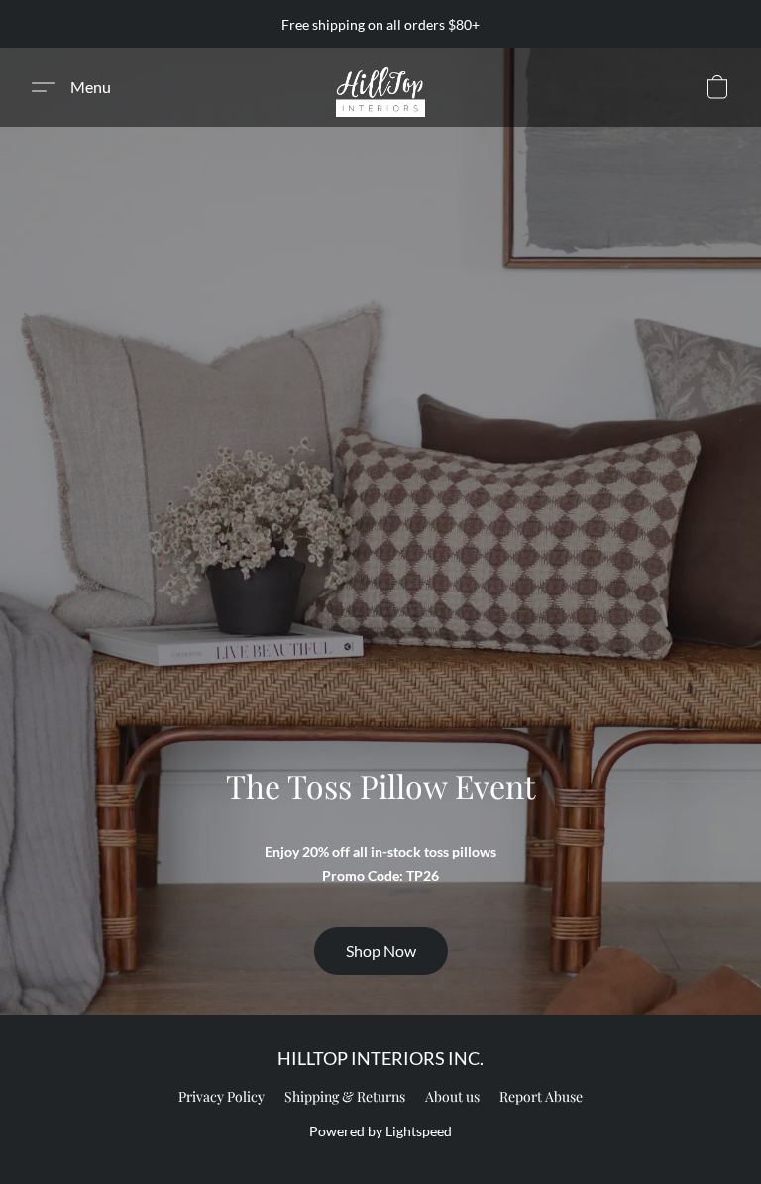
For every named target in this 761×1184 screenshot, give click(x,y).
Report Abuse (541, 1096)
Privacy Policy (221, 1096)
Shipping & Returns (344, 1096)
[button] (380, 87)
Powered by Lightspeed (380, 1131)
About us (452, 1096)
